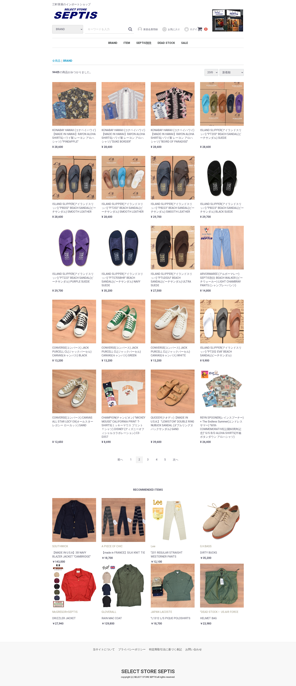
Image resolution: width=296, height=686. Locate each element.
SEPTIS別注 (143, 43)
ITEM (127, 43)
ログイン (195, 29)
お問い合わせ (193, 649)
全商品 (56, 60)
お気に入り (174, 29)
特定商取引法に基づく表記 (165, 649)
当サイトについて (104, 649)
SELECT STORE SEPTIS (148, 672)
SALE (184, 43)
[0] (200, 29)
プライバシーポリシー (132, 649)
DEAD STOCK (166, 43)
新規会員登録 (150, 29)
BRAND (112, 43)
